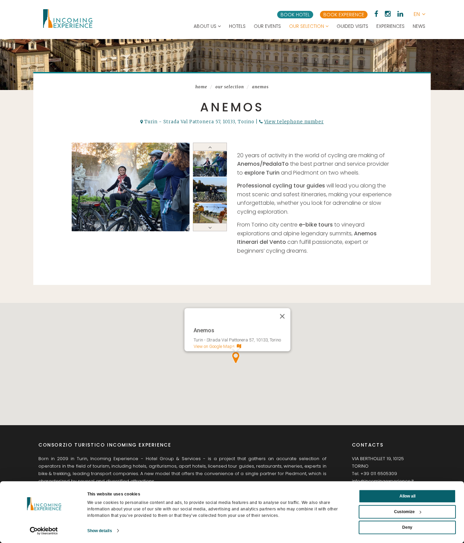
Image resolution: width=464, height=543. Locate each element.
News (419, 26)
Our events (267, 26)
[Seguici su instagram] (387, 13)
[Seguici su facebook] (376, 13)
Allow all (407, 496)
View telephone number (294, 122)
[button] (419, 14)
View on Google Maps (215, 346)
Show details (99, 530)
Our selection (307, 26)
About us (206, 26)
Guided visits (352, 26)
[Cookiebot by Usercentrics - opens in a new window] (44, 531)
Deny (407, 527)
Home (201, 86)
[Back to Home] (67, 18)
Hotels (237, 26)
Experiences (390, 26)
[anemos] (131, 187)
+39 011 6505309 (378, 473)
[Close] (282, 316)
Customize (404, 511)
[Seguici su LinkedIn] (400, 13)
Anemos (260, 86)
